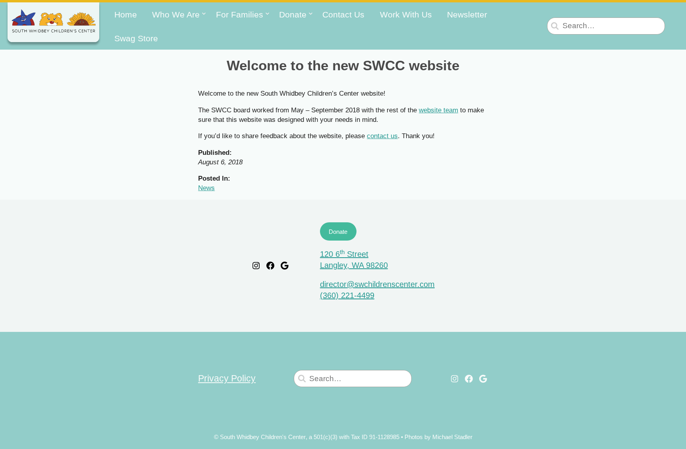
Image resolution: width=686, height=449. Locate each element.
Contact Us (343, 14)
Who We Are (176, 14)
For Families (239, 14)
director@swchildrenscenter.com (377, 284)
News (206, 188)
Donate (292, 14)
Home (125, 14)
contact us (382, 136)
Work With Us (406, 14)
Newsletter (467, 14)
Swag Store (136, 38)
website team (438, 110)
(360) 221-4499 (347, 295)
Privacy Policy (227, 378)
